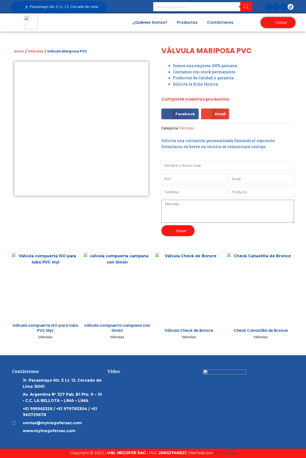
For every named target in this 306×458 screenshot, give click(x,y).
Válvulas (36, 51)
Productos (187, 22)
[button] (180, 114)
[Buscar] (246, 6)
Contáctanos (220, 22)
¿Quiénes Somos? (150, 22)
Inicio (19, 51)
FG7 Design (225, 453)
